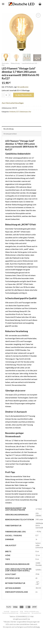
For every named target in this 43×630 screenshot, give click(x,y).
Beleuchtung (15, 63)
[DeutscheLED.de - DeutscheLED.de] (21, 4)
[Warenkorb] (40, 3)
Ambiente (12, 112)
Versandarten (36, 613)
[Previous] (5, 32)
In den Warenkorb (23, 95)
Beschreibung (9, 129)
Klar (3, 65)
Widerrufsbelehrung (31, 611)
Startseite (5, 63)
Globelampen (23, 112)
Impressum (14, 611)
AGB (21, 611)
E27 (17, 112)
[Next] (38, 32)
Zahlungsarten (25, 613)
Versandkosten (22, 87)
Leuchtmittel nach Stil (29, 63)
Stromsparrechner (10, 134)
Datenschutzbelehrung (10, 613)
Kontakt (6, 611)
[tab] (21, 128)
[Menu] (3, 4)
